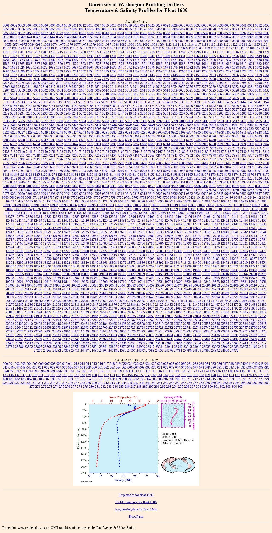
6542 (44, 140)
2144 (143, 75)
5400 (182, 121)
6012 (243, 125)
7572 (6, 163)
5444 (113, 125)
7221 (51, 155)
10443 (266, 197)
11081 (46, 209)
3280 (220, 86)
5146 (257, 102)
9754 (89, 197)
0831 (266, 37)
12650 (56, 236)
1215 (59, 52)
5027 (227, 90)
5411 (228, 121)
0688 (120, 37)
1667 (90, 67)
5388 (105, 121)
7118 (258, 148)
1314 (220, 52)
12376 (255, 213)
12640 (225, 232)
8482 (174, 186)
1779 (258, 71)
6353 (74, 136)
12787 (168, 243)
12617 (10, 232)
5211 (121, 109)
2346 (97, 83)
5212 (128, 109)
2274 (258, 79)
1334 (59, 56)
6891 (159, 144)
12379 (19, 216)
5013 (128, 90)
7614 (220, 163)
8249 (29, 182)
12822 (253, 243)
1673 (136, 67)
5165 (82, 105)
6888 (143, 144)
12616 (262, 228)
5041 (67, 94)
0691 (143, 37)
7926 (44, 170)
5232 (6, 113)
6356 (97, 136)
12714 (253, 236)
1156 (110, 48)
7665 (90, 167)
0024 (143, 25)
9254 (212, 190)
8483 (182, 186)
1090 (130, 44)
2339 (44, 83)
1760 (143, 71)
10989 (16, 205)
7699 (166, 167)
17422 (197, 251)
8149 (135, 174)
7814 (227, 167)
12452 (225, 220)
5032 (266, 90)
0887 (227, 40)
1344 (128, 56)
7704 (181, 167)
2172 (82, 79)
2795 (235, 83)
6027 (52, 128)
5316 (128, 117)
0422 (227, 29)
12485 (206, 224)
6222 (250, 128)
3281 (227, 86)
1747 (44, 71)
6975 (29, 148)
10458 (47, 201)
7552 (189, 159)
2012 (113, 75)
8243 (13, 182)
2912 (120, 86)
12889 (159, 247)
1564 (13, 63)
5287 (250, 113)
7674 (128, 167)
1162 (154, 48)
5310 (98, 117)
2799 (266, 83)
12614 (243, 228)
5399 (174, 121)
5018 (166, 90)
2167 (44, 79)
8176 (250, 174)
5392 (136, 121)
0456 (13, 33)
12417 (19, 220)
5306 (67, 117)
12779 (94, 243)
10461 (66, 201)
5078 (44, 98)
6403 (243, 136)
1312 (204, 52)
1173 (236, 48)
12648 (38, 236)
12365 (161, 213)
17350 (140, 251)
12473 (103, 224)
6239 (44, 132)
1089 (123, 44)
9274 (266, 190)
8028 (143, 170)
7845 (258, 167)
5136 (181, 102)
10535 (187, 201)
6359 (120, 136)
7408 (21, 159)
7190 (243, 151)
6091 (67, 128)
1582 (151, 63)
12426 (84, 220)
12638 (206, 232)
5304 (52, 117)
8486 (197, 186)
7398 (258, 155)
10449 (19, 201)
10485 (122, 201)
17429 (215, 251)
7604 (151, 163)
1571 (67, 63)
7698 (159, 167)
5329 (227, 117)
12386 (85, 216)
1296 (197, 52)
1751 (74, 71)
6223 (258, 128)
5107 (250, 98)
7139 (13, 151)
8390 (220, 182)
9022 (120, 190)
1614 (204, 63)
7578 (29, 163)
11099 (174, 209)
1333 (51, 56)
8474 (136, 186)
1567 (36, 63)
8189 (52, 178)
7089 (182, 148)
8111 (6, 174)
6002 (205, 125)
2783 (151, 83)
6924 (243, 144)
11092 (119, 209)
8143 (105, 174)
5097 (181, 98)
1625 (13, 67)
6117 (174, 128)
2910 (105, 86)
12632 (150, 232)
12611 (215, 228)
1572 (74, 63)
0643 (44, 37)
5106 (243, 98)
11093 (128, 209)
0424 (243, 29)
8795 (13, 190)
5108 (258, 98)
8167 (204, 174)
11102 (201, 209)
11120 (51, 213)
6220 (242, 128)
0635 (13, 37)
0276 (143, 29)
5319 (151, 117)
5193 (21, 109)
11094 (137, 209)
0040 (235, 25)
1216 (67, 52)
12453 (234, 220)
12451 (215, 220)
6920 (212, 144)
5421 (36, 125)
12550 (66, 228)
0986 (38, 44)
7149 (36, 151)
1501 (44, 60)
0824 (227, 37)
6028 (60, 128)
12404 (178, 216)
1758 (128, 71)
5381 (67, 121)
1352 (189, 56)
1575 (97, 63)
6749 (220, 140)
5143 (234, 102)
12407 (197, 216)
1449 (258, 56)
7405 (13, 159)
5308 (82, 117)
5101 (204, 98)
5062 (197, 94)
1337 (82, 56)
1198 (266, 48)
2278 (21, 83)
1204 (44, 52)
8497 (220, 186)
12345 (86, 213)
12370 (208, 213)
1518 (151, 60)
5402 (197, 121)
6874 (74, 144)
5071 (258, 94)
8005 (97, 170)
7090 (189, 148)
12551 (75, 228)
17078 (206, 247)
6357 (105, 136)
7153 (67, 151)
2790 (204, 83)
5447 (136, 125)
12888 (150, 247)
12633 (159, 232)
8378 (166, 182)
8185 (36, 178)
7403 (6, 159)
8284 (90, 182)
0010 (67, 25)
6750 (227, 140)
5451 (166, 125)
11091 (110, 209)
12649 (47, 236)
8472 (128, 186)
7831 (235, 167)
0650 (90, 37)
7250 (74, 155)
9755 (97, 197)
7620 (250, 163)
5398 (166, 121)
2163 (13, 79)
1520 (166, 60)
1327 (36, 56)
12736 (112, 239)
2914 (136, 86)
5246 (113, 113)
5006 (75, 90)
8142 (97, 174)
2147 (166, 75)
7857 (13, 170)
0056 (21, 29)
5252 (159, 113)
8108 (266, 170)
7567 (250, 159)
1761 (151, 71)
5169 (113, 105)
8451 (82, 186)
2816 (44, 86)
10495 (159, 201)
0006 (44, 25)
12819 (225, 243)
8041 (159, 170)
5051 (128, 94)
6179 (212, 128)
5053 (143, 94)
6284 (128, 132)
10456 (38, 201)
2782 (143, 83)
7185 (205, 151)
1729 (29, 71)
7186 (212, 151)
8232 (266, 178)
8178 (258, 174)
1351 (181, 56)
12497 (253, 224)
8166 (197, 174)
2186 (159, 79)
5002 (44, 90)
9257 (227, 190)
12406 (187, 216)
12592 (131, 228)
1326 (29, 56)
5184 (227, 105)
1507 (75, 60)
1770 (220, 71)
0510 (105, 33)
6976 (36, 148)
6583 (52, 140)
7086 (166, 148)
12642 (243, 232)
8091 (258, 170)
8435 (44, 186)
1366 (220, 56)
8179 (265, 174)
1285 (189, 52)
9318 (143, 193)
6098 (121, 128)
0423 (235, 29)
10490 (140, 201)
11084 (64, 209)
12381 (38, 216)
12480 (159, 224)
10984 (234, 201)
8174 (235, 174)
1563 (6, 63)
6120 (189, 128)
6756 (6, 144)
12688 (150, 236)
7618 (235, 163)
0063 (75, 29)
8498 (228, 186)
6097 (113, 128)
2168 (51, 79)
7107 (243, 148)
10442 (256, 197)
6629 (67, 140)
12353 (96, 213)
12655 (103, 236)
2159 (258, 75)
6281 (105, 132)
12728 (66, 239)
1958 (105, 75)
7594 (82, 163)
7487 (105, 159)
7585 (44, 163)
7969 (74, 170)
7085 (159, 148)
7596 (98, 163)
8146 (128, 174)
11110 (263, 209)
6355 (90, 136)
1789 (67, 75)
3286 (266, 86)
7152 (59, 151)
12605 (159, 228)
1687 (227, 67)
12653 (85, 236)
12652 (75, 236)
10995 (63, 205)
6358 (113, 136)
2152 (204, 75)
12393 (113, 216)
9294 (44, 193)
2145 (151, 75)
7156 (90, 151)
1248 (74, 52)
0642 (36, 37)
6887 (136, 144)
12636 (187, 232)
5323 (181, 117)
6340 (51, 136)
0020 (136, 25)
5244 (97, 113)
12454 (243, 220)
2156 (235, 75)
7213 (6, 155)
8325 (113, 182)
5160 (44, 105)
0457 (21, 33)
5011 (113, 90)
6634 (105, 140)
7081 (128, 148)
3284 (250, 86)
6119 (181, 128)
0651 (97, 37)
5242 (82, 113)
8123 (28, 174)
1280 (166, 52)
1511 (98, 60)
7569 (266, 159)
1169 (206, 48)
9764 (150, 197)
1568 (44, 63)
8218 (243, 178)
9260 (235, 190)
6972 (21, 148)
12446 (168, 220)
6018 (250, 125)
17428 (206, 251)
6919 (204, 144)
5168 (105, 105)
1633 (51, 67)
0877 (181, 40)
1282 (181, 52)
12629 (122, 232)
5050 (120, 94)
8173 (227, 174)
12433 (131, 220)
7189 (235, 151)
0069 (121, 29)
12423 (66, 220)
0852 (90, 40)
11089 (91, 209)
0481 (67, 33)
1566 (29, 63)
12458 (19, 224)
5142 (227, 102)
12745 (159, 239)
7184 (197, 151)
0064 (82, 29)
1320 (258, 52)
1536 (243, 60)
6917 (189, 144)
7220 (44, 155)
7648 (36, 167)
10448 (10, 201)
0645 (59, 37)
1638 (82, 67)
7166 (151, 151)
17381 (159, 251)
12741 (131, 239)
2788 (189, 83)
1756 (113, 71)
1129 (20, 48)
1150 (65, 48)
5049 (113, 94)
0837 (44, 40)
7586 (52, 163)
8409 (29, 186)
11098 (164, 209)
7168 (166, 151)
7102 (228, 148)
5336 (6, 121)
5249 (136, 113)
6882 (105, 144)
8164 (181, 174)
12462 (56, 224)
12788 (178, 243)
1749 (59, 71)
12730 (84, 239)
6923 (235, 144)
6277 (75, 132)
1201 (21, 52)
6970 (13, 148)
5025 (212, 90)
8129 (59, 174)
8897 (59, 190)
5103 (220, 98)
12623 (66, 232)
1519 (159, 60)
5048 (105, 94)
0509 (98, 33)
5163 (67, 105)
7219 (36, 155)
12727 (56, 239)
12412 (243, 216)
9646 (227, 193)
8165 (189, 174)
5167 (97, 105)
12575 (122, 228)
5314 (113, 117)
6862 (51, 144)
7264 (159, 155)
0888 (235, 40)
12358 (105, 213)
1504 (67, 60)
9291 (29, 193)
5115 (36, 102)
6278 (82, 132)
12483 (187, 224)
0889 (243, 40)
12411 (234, 216)
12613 (234, 228)
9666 (20, 197)
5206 (82, 109)
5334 (266, 117)
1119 (212, 44)
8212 (197, 178)
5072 (266, 94)
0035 (220, 25)
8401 (6, 186)
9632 (189, 193)
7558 (220, 159)
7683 (143, 167)
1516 (136, 60)
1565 (21, 63)
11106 (236, 209)
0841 (67, 40)
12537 (262, 224)
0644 (51, 37)
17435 (225, 251)
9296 (52, 193)
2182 (151, 79)
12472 (94, 224)
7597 (105, 163)
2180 (136, 79)
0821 (204, 37)
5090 (136, 98)
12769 (28, 243)
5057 (166, 94)
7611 (197, 163)
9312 (120, 193)
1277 (143, 52)
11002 (100, 205)
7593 (75, 163)
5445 (121, 125)
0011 (75, 25)
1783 (21, 75)
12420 (47, 220)
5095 (174, 98)
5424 (59, 125)
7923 (36, 170)
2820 (75, 86)
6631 (82, 140)
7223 (67, 155)
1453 (21, 60)
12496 (243, 224)
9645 (220, 193)
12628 (112, 232)
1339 (97, 56)
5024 (204, 90)
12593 (141, 228)
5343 (13, 121)
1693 (266, 67)
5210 (113, 109)
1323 (13, 56)
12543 (38, 228)
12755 (234, 239)
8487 (205, 186)
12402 (169, 216)
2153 (212, 75)
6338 (36, 136)
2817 (52, 86)
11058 (238, 205)
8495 (212, 186)
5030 (250, 90)
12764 (262, 239)
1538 (258, 60)
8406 (13, 186)
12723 (28, 239)
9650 (235, 193)
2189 (181, 79)
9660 (5, 197)
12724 (38, 239)
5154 (265, 102)
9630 (174, 193)
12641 (234, 232)
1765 (181, 71)
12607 (178, 228)
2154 (220, 75)
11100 (183, 209)
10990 (26, 205)
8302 (105, 182)
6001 (197, 125)
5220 (181, 109)
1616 (220, 63)
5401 (189, 121)
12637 (197, 232)
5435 (105, 125)
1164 (169, 48)
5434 (98, 125)
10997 (82, 205)
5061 (189, 94)
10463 (75, 201)
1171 (221, 48)
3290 (29, 90)
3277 (197, 86)
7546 (159, 159)
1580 (136, 63)
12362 (133, 213)
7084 (151, 148)
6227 (21, 132)
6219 (235, 128)
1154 (95, 48)
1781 (6, 75)
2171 (74, 79)
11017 (155, 205)
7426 (59, 159)
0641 (29, 37)
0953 (8, 44)
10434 (210, 197)
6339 (44, 136)
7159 (113, 151)
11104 (218, 209)
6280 (98, 132)
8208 (166, 178)
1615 (212, 63)
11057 (228, 205)
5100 (197, 98)
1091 (138, 44)
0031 (189, 25)
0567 (159, 33)
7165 (143, 151)
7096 (212, 148)
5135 (173, 102)
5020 (181, 90)
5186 (235, 105)
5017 (159, 90)
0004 (29, 25)
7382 (227, 155)
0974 (16, 44)
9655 (250, 193)
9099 (181, 190)
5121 (74, 102)
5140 (211, 102)
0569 (174, 33)
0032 (197, 25)
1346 (143, 56)
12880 (84, 247)
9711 (36, 197)
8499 (235, 186)
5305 (59, 117)
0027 (159, 25)
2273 (250, 79)
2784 (159, 83)
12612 (225, 228)
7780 (197, 167)
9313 (128, 193)
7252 (90, 155)
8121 (21, 174)
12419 (38, 220)
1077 (77, 44)
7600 (128, 163)
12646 (19, 236)
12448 (187, 220)
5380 (59, 121)
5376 (36, 121)
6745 (189, 140)
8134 (74, 174)
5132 (150, 102)
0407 (181, 29)
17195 (19, 251)
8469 (121, 186)
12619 (28, 232)
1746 (36, 71)
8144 (112, 174)
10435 (219, 197)
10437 (238, 197)
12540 (10, 228)
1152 (80, 48)
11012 (137, 205)
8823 (36, 190)
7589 (67, 163)
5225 (220, 109)
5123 (89, 102)
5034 (13, 94)
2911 (113, 86)
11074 (27, 209)
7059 (59, 148)
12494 (234, 224)
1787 (51, 75)
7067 (75, 148)
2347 (105, 83)
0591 (235, 33)
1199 (6, 52)
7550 (181, 159)
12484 (197, 224)
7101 (220, 148)
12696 (169, 236)
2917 (159, 86)
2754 (128, 83)
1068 (46, 44)
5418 (13, 125)
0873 (151, 40)
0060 (52, 29)
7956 (59, 170)
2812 (13, 86)
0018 (120, 25)
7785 (204, 167)
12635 (178, 232)
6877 (82, 144)
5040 (59, 94)
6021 (6, 128)
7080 (121, 148)
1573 (82, 63)
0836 (36, 40)
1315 (227, 52)
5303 (44, 117)
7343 (166, 155)
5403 (205, 121)
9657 (258, 193)
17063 (187, 247)
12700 (178, 236)
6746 (197, 140)
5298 (6, 117)
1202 (29, 52)
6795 (44, 144)
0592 (243, 33)
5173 (143, 105)
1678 (166, 67)
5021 (189, 90)
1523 (189, 60)
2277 (13, 83)
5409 (212, 121)
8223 (250, 178)
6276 (67, 132)
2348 (113, 83)
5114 (29, 102)
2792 (220, 83)
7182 (182, 151)
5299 (13, 117)
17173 (262, 247)
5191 (6, 109)
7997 (90, 170)
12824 (10, 247)
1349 (166, 56)
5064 (212, 94)
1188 (251, 48)
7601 (136, 163)
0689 (128, 37)
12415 (262, 216)
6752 (243, 140)
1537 (250, 60)
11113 (24, 213)
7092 (197, 148)
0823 (220, 37)
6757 (13, 144)
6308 (220, 132)
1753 (90, 71)
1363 (197, 56)
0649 (82, 37)
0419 (204, 29)
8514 (266, 186)
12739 (122, 239)
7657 (59, 167)
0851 (82, 40)
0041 (243, 25)
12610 (206, 228)
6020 (266, 125)
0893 (250, 40)
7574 (13, 163)
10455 (28, 201)
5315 (120, 117)
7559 (227, 159)
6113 (159, 128)
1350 (174, 56)
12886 (140, 247)
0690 (136, 37)
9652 (243, 193)
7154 (75, 151)
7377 (204, 155)
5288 (258, 113)
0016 (113, 25)
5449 (151, 125)
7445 (74, 159)
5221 (189, 109)
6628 (59, 140)
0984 (31, 44)
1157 (117, 48)
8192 (59, 178)
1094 (161, 44)
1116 (190, 44)
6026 (44, 128)
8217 (235, 178)
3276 (189, 86)
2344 (82, 83)
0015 (105, 25)
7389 (243, 155)
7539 (143, 159)
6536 (29, 140)
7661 (74, 167)
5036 (29, 94)
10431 (191, 197)
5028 (235, 90)
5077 (36, 98)
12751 (206, 239)
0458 (29, 33)
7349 (181, 155)
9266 (258, 190)
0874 (159, 40)
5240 (67, 113)
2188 (174, 79)
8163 (174, 174)
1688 (235, 67)
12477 (131, 224)
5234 (21, 113)
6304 (189, 132)
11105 (227, 209)
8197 (90, 178)
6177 (204, 128)
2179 (128, 79)
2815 (36, 86)
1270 (90, 52)
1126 (264, 44)
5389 (113, 121)
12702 (197, 236)
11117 (33, 213)
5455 (189, 125)
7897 (29, 170)
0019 (128, 25)
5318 (143, 117)
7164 (136, 151)
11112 (16, 213)
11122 (60, 213)
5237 (44, 113)
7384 (235, 155)
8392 (235, 182)
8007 (105, 170)
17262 (38, 251)
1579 (128, 63)
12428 (94, 220)
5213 (136, 109)
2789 (197, 83)
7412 (29, 159)
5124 (97, 102)
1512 (105, 60)
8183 (21, 178)
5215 (151, 109)
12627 (103, 232)
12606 (169, 228)
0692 (151, 37)
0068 (113, 29)
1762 (159, 71)
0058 (36, 29)
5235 (29, 113)
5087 (113, 98)
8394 (250, 182)
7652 (51, 167)
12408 (206, 216)
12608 (187, 228)
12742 (140, 239)
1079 (92, 44)
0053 (266, 25)
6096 (105, 128)
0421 (220, 29)
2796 (243, 83)
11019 (174, 205)
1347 (151, 56)
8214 (212, 178)
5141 (219, 102)
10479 (112, 201)
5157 (21, 105)
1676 (151, 67)
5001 (36, 90)
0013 (90, 25)
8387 (212, 182)
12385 (75, 216)
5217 (166, 109)
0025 (151, 25)
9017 (105, 190)
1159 (132, 48)
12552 (85, 228)
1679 (174, 67)
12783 (131, 243)
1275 (128, 52)
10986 (253, 201)
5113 (21, 102)
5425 (67, 125)
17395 (178, 251)
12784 (140, 243)
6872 (59, 144)
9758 (112, 197)
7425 (51, 159)
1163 (162, 48)
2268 (212, 79)
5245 (105, 113)
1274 (120, 52)
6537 (36, 140)
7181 (174, 151)
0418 (197, 29)
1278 (151, 52)
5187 (243, 105)
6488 (21, 140)
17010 (178, 247)
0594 (258, 33)
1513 (113, 60)
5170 (120, 105)
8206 (151, 178)
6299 (151, 132)
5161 (51, 105)
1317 (243, 52)
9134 (204, 190)
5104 (227, 98)
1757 (120, 71)
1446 (243, 56)
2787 (181, 83)
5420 (29, 125)
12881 (94, 247)
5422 (44, 125)
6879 (90, 144)
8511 (258, 186)
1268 (82, 52)
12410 (225, 216)
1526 (212, 60)
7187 (220, 151)
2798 (258, 83)
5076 (29, 98)
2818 (59, 86)
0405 (166, 29)
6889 (151, 144)
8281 (82, 182)
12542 (28, 228)
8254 (51, 182)
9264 (243, 190)
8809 (21, 190)
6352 (67, 136)
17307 (75, 251)
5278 (189, 113)
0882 (212, 40)
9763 (142, 197)
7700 (174, 167)
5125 (104, 102)
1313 (212, 52)
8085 (235, 170)
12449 (197, 220)
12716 (262, 236)
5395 (143, 121)
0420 (212, 29)
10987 (262, 201)
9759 (119, 197)
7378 (212, 155)
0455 (6, 33)
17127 (225, 247)
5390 (121, 121)
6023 (21, 128)
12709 (225, 236)
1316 (235, 52)
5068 (243, 94)
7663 (82, 167)
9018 (113, 190)
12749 (187, 239)
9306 (105, 193)
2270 (227, 79)
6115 (166, 128)
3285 (258, 86)
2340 (51, 83)
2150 (189, 75)
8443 (52, 186)
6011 (235, 125)
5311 (105, 117)
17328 (112, 251)
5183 (220, 105)
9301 (67, 193)
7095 (205, 148)
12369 (199, 213)
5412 (235, 121)
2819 (67, 86)
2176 (113, 79)
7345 (174, 155)
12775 (66, 243)
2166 (36, 79)
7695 (151, 167)
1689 (243, 67)
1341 (113, 56)
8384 (204, 182)
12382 (47, 216)
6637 (121, 140)
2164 (21, 79)
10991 (35, 205)
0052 (258, 25)
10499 (178, 201)
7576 (21, 163)
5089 (128, 98)
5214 (143, 109)
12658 (131, 236)
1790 (74, 75)
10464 (84, 201)
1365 (212, 56)
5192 (13, 109)
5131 (142, 102)
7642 (21, 167)
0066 (98, 29)
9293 (36, 193)
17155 (243, 247)
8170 (212, 174)
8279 (74, 182)
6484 (266, 136)
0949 (266, 40)
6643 (166, 140)
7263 (151, 155)
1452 (13, 60)
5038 (44, 94)
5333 (258, 117)
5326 (204, 117)
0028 (166, 25)
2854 (98, 86)
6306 (205, 132)
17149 (234, 247)
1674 (143, 67)
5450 (159, 125)
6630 (75, 140)
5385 (90, 121)
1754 (97, 71)
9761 (127, 197)
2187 (166, 79)
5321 (166, 117)
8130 (67, 174)
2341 (59, 83)
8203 (128, 178)
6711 (182, 140)
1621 (250, 63)
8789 (6, 190)
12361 (124, 213)
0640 (21, 37)
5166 (90, 105)
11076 (37, 209)
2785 (166, 83)
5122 (81, 102)
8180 (6, 178)
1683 (197, 67)
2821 (82, 86)
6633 (98, 140)
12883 (112, 247)
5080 (59, 98)
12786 (159, 243)
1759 (136, 71)
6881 (97, 144)
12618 (19, 232)
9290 (21, 193)
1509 (82, 60)
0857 (128, 40)
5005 (67, 90)
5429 (82, 125)
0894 (258, 40)
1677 (159, 67)
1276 (136, 52)
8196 (82, 178)
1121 (227, 44)
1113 (169, 44)
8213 (204, 178)
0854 (105, 40)
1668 (97, 67)
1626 (21, 67)
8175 (242, 174)
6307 (212, 132)
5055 (151, 94)
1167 (191, 48)
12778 (84, 243)
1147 (43, 48)
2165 (29, 79)
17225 (28, 251)
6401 (235, 136)
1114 (176, 44)
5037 (36, 94)
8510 (251, 186)
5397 (159, 121)
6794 (36, 144)
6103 (151, 128)
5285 (243, 113)
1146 (35, 48)
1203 (36, 52)
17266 (47, 251)
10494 (150, 201)
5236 (36, 113)
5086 (105, 98)
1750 (67, 71)
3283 (243, 86)
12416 (10, 220)
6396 (212, 136)
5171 (128, 105)
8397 (266, 182)
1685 (212, 67)
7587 (59, 163)
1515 (128, 60)
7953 (51, 170)
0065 (90, 29)
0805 (174, 37)
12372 (227, 213)
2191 (197, 79)
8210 (182, 178)
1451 (6, 60)
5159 (36, 105)
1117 (197, 44)
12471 (84, 224)
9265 (250, 190)
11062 (247, 205)
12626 (94, 232)
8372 (143, 182)
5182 (212, 105)
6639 (136, 140)
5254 (166, 113)
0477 (44, 33)
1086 (100, 44)
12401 (159, 216)
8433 (36, 186)
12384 (66, 216)
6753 (250, 140)
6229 (36, 132)
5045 (82, 94)
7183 (189, 151)
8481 (166, 186)
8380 (174, 182)
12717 (10, 239)
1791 (82, 75)
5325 (197, 117)
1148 (50, 48)
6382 (166, 136)
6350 (59, 136)
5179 (189, 105)
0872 (143, 40)
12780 (103, 243)
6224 (265, 128)
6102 (144, 128)
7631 (266, 163)
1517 (143, 60)
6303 (182, 132)
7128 (265, 148)
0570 (181, 33)
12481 (168, 224)
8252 (36, 182)
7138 (6, 151)
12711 (234, 236)
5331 (243, 117)
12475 (112, 224)
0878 (189, 40)
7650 (44, 167)
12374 (245, 213)
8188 (44, 178)
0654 (113, 37)
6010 (228, 125)
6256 (52, 132)
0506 (75, 33)
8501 (243, 186)
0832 (6, 40)
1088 (115, 44)
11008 (128, 205)
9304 (90, 193)
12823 (262, 243)
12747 (168, 239)
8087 (243, 170)
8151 (143, 174)
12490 (225, 224)
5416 (266, 121)
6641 (151, 140)
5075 (21, 98)
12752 (215, 239)
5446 (128, 125)
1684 (204, 67)
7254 (105, 155)
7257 (113, 155)
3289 (21, 90)
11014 (146, 205)
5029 (243, 90)
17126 (215, 247)
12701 (187, 236)
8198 (98, 178)
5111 (7, 102)
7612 (204, 163)
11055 (219, 205)
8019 (128, 170)
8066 (197, 170)
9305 (98, 193)
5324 (189, 117)
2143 (136, 75)
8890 (44, 190)
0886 (220, 40)
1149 (58, 48)
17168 (253, 247)
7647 (29, 167)
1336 (74, 56)
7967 (67, 170)
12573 (113, 228)
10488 (131, 201)
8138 (82, 174)
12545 (47, 228)
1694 (6, 71)
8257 (59, 182)
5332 (250, 117)
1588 (197, 63)
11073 (18, 209)
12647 (28, 236)
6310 (235, 132)
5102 (212, 98)
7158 (105, 151)
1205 (51, 52)
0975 (23, 44)
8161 (158, 174)
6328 (258, 132)
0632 (6, 37)
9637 (204, 193)
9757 (104, 197)
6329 (266, 132)
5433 (90, 125)
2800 (6, 86)
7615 (227, 163)
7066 (67, 148)
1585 (174, 63)
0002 (13, 25)
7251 (82, 155)
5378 (52, 121)
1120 (219, 44)
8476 (143, 186)
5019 (174, 90)
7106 (235, 148)
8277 (67, 182)
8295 (97, 182)
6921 (220, 144)
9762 (135, 197)
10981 (206, 201)
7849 (266, 167)
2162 (6, 79)
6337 (29, 136)
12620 (38, 232)
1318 (250, 52)
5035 (21, 94)
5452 (174, 125)
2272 (243, 79)
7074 (90, 148)
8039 (151, 170)
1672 (128, 67)
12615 (253, 228)
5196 (44, 109)
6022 (14, 128)
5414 (250, 121)
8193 (67, 178)
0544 (120, 33)
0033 (204, 25)
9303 (82, 193)
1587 (189, 63)
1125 (256, 44)
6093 (82, 128)
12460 (38, 224)
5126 (112, 102)
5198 (59, 109)
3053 (166, 86)
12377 (264, 213)
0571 (189, 33)
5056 (159, 94)
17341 (131, 251)
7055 (52, 148)
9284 (13, 193)
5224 (212, 109)
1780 (266, 71)
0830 (258, 37)
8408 (21, 186)
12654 (94, 236)
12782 (122, 243)
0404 (159, 29)
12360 (114, 213)
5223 (204, 109)
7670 (113, 167)
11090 (100, 209)
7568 (258, 159)
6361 (136, 136)
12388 (94, 216)
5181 (204, 105)
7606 (166, 163)
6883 (113, 144)
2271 (235, 79)
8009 (113, 170)
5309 (90, 117)
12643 (253, 232)
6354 (82, 136)
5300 (21, 117)
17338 (122, 251)
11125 (69, 213)
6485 (6, 140)
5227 (235, 109)
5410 (220, 121)
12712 (243, 236)
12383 (56, 216)
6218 (227, 128)
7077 (98, 148)
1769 (212, 71)
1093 (153, 44)
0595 (266, 33)
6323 (250, 132)
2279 (29, 83)
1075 (61, 44)
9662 (13, 197)
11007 (119, 205)
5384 (82, 121)
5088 (120, 98)
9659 (266, 193)
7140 (21, 151)
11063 (256, 205)
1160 (139, 48)
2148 (174, 75)
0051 (250, 25)
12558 (94, 228)
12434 (140, 220)
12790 (187, 243)
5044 (74, 94)
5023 (197, 90)
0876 (174, 40)
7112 (251, 148)
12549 (56, 228)
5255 (174, 113)
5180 (197, 105)
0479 (59, 33)
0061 (59, 29)
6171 (196, 128)
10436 (228, 197)
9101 (189, 190)
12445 (159, 220)
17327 (103, 251)
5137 (188, 102)
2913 (128, 86)
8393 (243, 182)
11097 (155, 209)
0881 (204, 40)
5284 (235, 113)
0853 (97, 40)
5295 (266, 113)
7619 (243, 163)
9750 (74, 197)
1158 (125, 48)
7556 (204, 159)
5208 (98, 109)
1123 (241, 44)
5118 (51, 102)
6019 (258, 125)
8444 (59, 186)
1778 (250, 71)
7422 (44, 159)
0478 (52, 33)
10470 (94, 201)
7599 (121, 163)
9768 (173, 197)
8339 (120, 182)
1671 (120, 67)
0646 (67, 37)
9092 (151, 190)
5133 (158, 102)
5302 (36, 117)
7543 (151, 159)
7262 (143, 155)
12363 (143, 213)
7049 (44, 148)
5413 (243, 121)
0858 (136, 40)
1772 (227, 71)
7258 (120, 155)
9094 (159, 190)
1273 (113, 52)
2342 (67, 83)
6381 (159, 136)
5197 (52, 109)
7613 (212, 163)
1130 (28, 48)
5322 (174, 117)
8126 (44, 174)
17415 (187, 251)
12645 (10, 236)
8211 (189, 178)
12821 (243, 243)
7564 (243, 159)
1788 (59, 75)
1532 (220, 60)
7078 (105, 148)
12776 (75, 243)
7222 (59, 155)
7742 (189, 167)
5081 (67, 98)
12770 (38, 243)
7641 (13, 167)
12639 (215, 232)
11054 (210, 205)
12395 (122, 216)
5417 (6, 125)
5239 (59, 113)
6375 (151, 136)
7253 (97, 155)
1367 (227, 56)
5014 (136, 90)
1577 (113, 63)
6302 (174, 132)
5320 (159, 117)
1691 (250, 67)
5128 (127, 102)
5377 (44, 121)
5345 (21, 121)
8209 (174, 178)
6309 (228, 132)
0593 (250, 33)
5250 (143, 113)
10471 (103, 201)
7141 (29, 151)
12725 (47, 239)
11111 (7, 213)
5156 (13, 105)
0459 (36, 33)
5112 (14, 102)
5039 (51, 94)
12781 (112, 243)
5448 (143, 125)
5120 (66, 102)
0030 (181, 25)
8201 (121, 178)
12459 (28, 224)
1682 (189, 67)
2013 (120, 75)
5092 (151, 98)
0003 (21, 25)
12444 (150, 220)
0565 (143, 33)
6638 (128, 140)
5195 (36, 109)
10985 (243, 201)
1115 (183, 44)
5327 (212, 117)
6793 (29, 144)
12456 (262, 220)
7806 (220, 167)
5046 (90, 94)
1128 (13, 48)
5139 (204, 102)
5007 (82, 90)
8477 (151, 186)
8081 (220, 170)
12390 (103, 216)
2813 (21, 86)
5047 (97, 94)
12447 (178, 220)
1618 (235, 63)
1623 (266, 63)
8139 (89, 174)
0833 (13, 40)
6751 (235, 140)
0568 (166, 33)
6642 (159, 140)
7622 (258, 163)
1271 (97, 52)
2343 (74, 83)
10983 (225, 201)
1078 (84, 44)
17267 (56, 251)
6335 (13, 136)
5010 (105, 90)
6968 (6, 148)
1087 (107, 44)
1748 (51, 71)
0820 (197, 37)
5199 (67, 109)
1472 (29, 60)
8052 (174, 170)
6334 (6, 136)
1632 (44, 67)
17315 (94, 251)
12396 (131, 216)
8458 (90, 186)
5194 (29, 109)
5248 (128, 113)
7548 (174, 159)
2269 (220, 79)
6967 (266, 144)
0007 (52, 25)
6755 (266, 140)
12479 (150, 224)
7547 (166, 159)
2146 (159, 75)
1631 (36, 67)
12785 (150, 243)
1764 (174, 71)
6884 (120, 144)
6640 (143, 140)
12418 (28, 220)
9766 (165, 197)
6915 (174, 144)
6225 (6, 132)
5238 (51, 113)
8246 (21, 182)
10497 (168, 201)
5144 (242, 102)
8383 (197, 182)
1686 (220, 67)
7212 (266, 151)
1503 (59, 60)
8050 (166, 170)
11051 (192, 205)
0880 (197, 40)
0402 (151, 29)
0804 (166, 37)
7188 (228, 151)
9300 (59, 193)
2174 (97, 79)
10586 (197, 201)
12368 (189, 213)
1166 (184, 48)
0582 (204, 33)
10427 (182, 197)
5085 (97, 98)
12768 (19, 243)
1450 (266, 56)
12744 (150, 239)
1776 (235, 71)
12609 (197, 228)
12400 (150, 216)
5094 (166, 98)
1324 (21, 56)
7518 (128, 159)
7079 (113, 148)
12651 (66, 236)
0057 (29, 29)
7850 (6, 170)
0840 (59, 40)
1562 (266, 60)
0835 (29, 40)
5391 (128, 121)
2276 (6, 83)
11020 (183, 205)
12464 (66, 224)
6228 (29, 132)
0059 (44, 29)
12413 (253, 216)
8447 (67, 186)
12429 (103, 220)
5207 (90, 109)
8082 (227, 170)
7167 (159, 151)
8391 (227, 182)
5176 (166, 105)
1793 (90, 75)
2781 (136, 83)
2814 (29, 86)
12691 (159, 236)
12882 (103, 247)
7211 (258, 151)
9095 (166, 190)
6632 (90, 140)
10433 (200, 197)
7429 (67, 159)
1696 (21, 71)
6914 (166, 144)
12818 (215, 243)
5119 (58, 102)
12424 (75, 220)
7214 (13, 155)
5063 (204, 94)
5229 (250, 109)
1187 (244, 48)
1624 (6, 67)
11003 (110, 205)
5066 (227, 94)
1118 (205, 44)
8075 (212, 170)
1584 (166, 63)
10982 (215, 201)
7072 (82, 148)
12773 (47, 243)
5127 (119, 102)
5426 (75, 125)
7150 (44, 151)
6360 (128, 136)
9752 (81, 197)
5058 (174, 94)
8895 (51, 190)
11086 (82, 209)
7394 (250, 155)
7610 (189, 163)
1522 (181, 60)
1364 (204, 56)
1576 (105, 63)
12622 (56, 232)
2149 (181, 75)
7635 (6, 167)
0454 (266, 29)
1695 (13, 71)
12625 (84, 232)
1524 (197, 60)
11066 (9, 209)
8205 (143, 178)
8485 (189, 186)
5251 (151, 113)
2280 (36, 83)
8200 (113, 178)
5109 (266, 98)
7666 (97, 167)
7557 (212, 159)
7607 (174, 163)
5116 (44, 102)
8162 (166, 174)
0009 (59, 25)
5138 (196, 102)
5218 (174, 109)
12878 (66, 247)
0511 (113, 33)
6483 (258, 136)
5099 (189, 98)
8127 (51, 174)
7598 (113, 163)
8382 (189, 182)
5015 (143, 90)
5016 (151, 90)
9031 (128, 190)
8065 (189, 170)
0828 (243, 37)
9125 (197, 190)
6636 (113, 140)
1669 (105, 67)
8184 (29, 178)
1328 (44, 56)
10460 (56, 201)
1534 (227, 60)
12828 (47, 247)
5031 (258, 90)
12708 (215, 236)
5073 (6, 98)
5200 (75, 109)
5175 (159, 105)
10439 (247, 197)
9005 (90, 190)
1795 (97, 75)
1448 (250, 56)
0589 (227, 33)
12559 (103, 228)
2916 (151, 86)
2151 (197, 75)
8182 (13, 178)
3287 (6, 90)
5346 (29, 121)
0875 (166, 40)
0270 (136, 29)
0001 (6, 25)
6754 (258, 140)
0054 (6, 29)
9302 (75, 193)
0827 (235, 37)
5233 (13, 113)
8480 (159, 186)
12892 (168, 247)
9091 (143, 190)
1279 (159, 52)
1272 (105, 52)
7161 (128, 151)
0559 (128, 33)
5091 (143, 98)
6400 (227, 136)
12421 (56, 220)
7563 (235, 159)
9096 (174, 190)
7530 (136, 159)
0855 (113, 40)
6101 (136, 128)
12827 (38, 247)
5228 (243, 109)
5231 (266, 109)
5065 (220, 94)
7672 (120, 167)
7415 (36, 159)
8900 (82, 190)
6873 (67, 144)
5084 (90, 98)
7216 (29, 155)
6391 (181, 136)
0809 (189, 37)
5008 (90, 90)
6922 (227, 144)
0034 (212, 25)
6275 (59, 132)
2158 (250, 75)
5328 (220, 117)
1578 (120, 63)
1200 (13, 52)
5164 (74, 105)
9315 (136, 193)
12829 (56, 247)
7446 (82, 159)
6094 (90, 128)
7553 (197, 159)
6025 (37, 128)
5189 (258, 105)
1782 (13, 75)
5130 (135, 102)
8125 (36, 174)
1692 (258, 67)
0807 (181, 37)
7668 (105, 167)
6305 (197, 132)
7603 (143, 163)
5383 (75, 121)
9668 (28, 197)
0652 (105, 37)
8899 (74, 190)
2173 (90, 79)
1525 (204, 60)
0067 (105, 29)
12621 (47, 232)
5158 (29, 105)
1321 (266, 52)
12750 (197, 239)
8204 (136, 178)
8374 (151, 182)
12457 (10, 224)
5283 (227, 113)
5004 (59, 90)
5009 (98, 90)
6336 (21, 136)
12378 (10, 216)
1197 (258, 48)
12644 (262, 232)
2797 (250, 83)
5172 (136, 105)
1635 (67, 67)
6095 (98, 128)
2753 (120, 83)
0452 (250, 29)
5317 (136, 117)
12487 (215, 224)
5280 (204, 113)
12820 (234, 243)
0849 (74, 40)
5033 (6, 94)
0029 (174, 25)
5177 (174, 105)
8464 (105, 186)
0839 (51, 40)
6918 (197, 144)
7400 (266, 155)
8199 (105, 178)
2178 (120, 79)
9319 (151, 193)
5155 (6, 105)
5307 (75, 117)
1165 (177, 48)
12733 (94, 239)
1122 (234, 44)
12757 (243, 239)
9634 (197, 193)
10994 (54, 205)
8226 (258, 178)
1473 (36, 60)
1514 (120, 60)
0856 (120, 40)
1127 (6, 48)
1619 (243, 63)
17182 (10, 251)
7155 (82, 151)
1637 (74, 67)
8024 (136, 170)
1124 (249, 44)
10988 (7, 205)
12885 (131, 247)
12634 (168, 232)
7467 (97, 159)
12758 (253, 239)
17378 (150, 251)
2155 (227, 75)
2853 (90, 86)
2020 (128, 75)
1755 (105, 71)
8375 (159, 182)
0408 (189, 29)
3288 (13, 90)
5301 (29, 117)
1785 (36, 75)
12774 (56, 243)
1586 (181, 63)
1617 (227, 63)
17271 (66, 251)
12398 (141, 216)
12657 (122, 236)
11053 (201, 205)
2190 (189, 79)
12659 (141, 236)
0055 (13, 29)
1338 (90, 56)
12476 (122, 224)
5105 (235, 98)
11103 (209, 209)
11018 (164, 205)
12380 (28, 216)
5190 (266, 105)
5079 (51, 98)
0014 (97, 25)
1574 (90, 63)
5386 (98, 121)
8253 (44, 182)
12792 (206, 243)
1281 (174, 52)
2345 (90, 83)
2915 (143, 86)
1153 (87, 48)
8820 (29, 190)
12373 (236, 213)
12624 (75, 232)
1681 (181, 67)
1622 (258, 63)
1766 (189, 71)
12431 (122, 220)
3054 (174, 86)
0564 (136, 33)
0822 (212, 37)
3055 (181, 86)
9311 (113, 193)
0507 (82, 33)
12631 (140, 232)
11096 (146, 209)
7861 (21, 170)
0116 (128, 29)
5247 (120, 113)
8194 (75, 178)
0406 (174, 29)
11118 (42, 213)
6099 (128, 128)
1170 (214, 48)
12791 (197, 243)
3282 (235, 86)
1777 (243, 71)
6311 (243, 132)
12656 (113, 236)
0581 (197, 33)
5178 (181, 105)
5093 (159, 98)
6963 (258, 144)
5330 (235, 117)
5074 (13, 98)
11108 (254, 209)
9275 (6, 193)
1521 (174, 60)
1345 (136, 56)
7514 (120, 159)
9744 (58, 197)
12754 (225, 239)
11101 (192, 209)
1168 (199, 48)
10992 (44, 205)
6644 (174, 140)
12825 (19, 247)
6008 (220, 125)
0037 (227, 25)
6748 (212, 140)
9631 (181, 193)
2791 (212, 83)
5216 (159, 109)
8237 (6, 182)
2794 (227, 83)
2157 (243, 75)
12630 (131, 232)
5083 (82, 98)
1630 (29, 67)
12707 (206, 236)
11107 (245, 209)
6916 (181, 144)
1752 (82, 71)
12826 (28, 247)
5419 (21, 125)
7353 (197, 155)
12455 (253, 220)
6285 (136, 132)
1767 (197, 71)
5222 (197, 109)
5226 (227, 109)
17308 (84, 251)
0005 (36, 25)
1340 (105, 56)
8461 (98, 186)
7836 (243, 167)
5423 (52, 125)
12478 (140, 224)
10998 (91, 205)
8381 (181, 182)
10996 (72, 205)
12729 (75, 239)
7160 (121, 151)
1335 (67, 56)
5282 (220, 113)
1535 (235, 60)
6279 (90, 132)
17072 (197, 247)
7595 (90, 163)
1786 (44, 75)
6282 (113, 132)
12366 (171, 213)
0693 (159, 37)
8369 (136, 182)
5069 (250, 94)
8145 (120, 174)
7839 (250, 167)
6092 (75, 128)
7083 (143, 148)
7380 (220, 155)
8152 (151, 174)
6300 (159, 132)
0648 (74, 37)
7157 (98, 151)
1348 (159, 56)
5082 (74, 98)
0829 (250, 37)
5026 (220, 90)
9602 (166, 193)
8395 (258, 182)
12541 (19, 228)
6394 (204, 136)
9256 (220, 190)
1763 (166, 71)
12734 (103, 239)
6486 (13, 140)
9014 (97, 190)
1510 (90, 60)
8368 (128, 182)
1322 (6, 56)
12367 (180, 213)
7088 (174, 148)
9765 (158, 197)
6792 (21, 144)
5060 (181, 94)
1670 (113, 67)
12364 (152, 213)
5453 (182, 125)
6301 (166, 132)
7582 (36, 163)
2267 (204, 79)
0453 (258, 29)
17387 (168, 251)
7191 (251, 151)
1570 (59, 63)
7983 (82, 170)
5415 (258, 121)
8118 (13, 174)
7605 (159, 163)
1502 (52, 60)
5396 (151, 121)
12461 (47, 224)
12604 (150, 228)
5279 (197, 113)
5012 (120, 90)
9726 (43, 197)
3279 (212, 86)
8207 (159, 178)
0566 (151, 33)
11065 (265, 205)
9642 (212, 193)
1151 (72, 48)
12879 (75, 247)
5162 (59, 105)
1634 (59, 67)
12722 (19, 239)
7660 (67, 167)
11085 (73, 209)
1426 (235, 56)
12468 (75, 224)
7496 (113, 159)
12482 (178, 224)
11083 (55, 209)
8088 (250, 170)
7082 (136, 148)
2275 (266, 79)
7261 (136, 155)
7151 (52, 151)
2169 (59, 79)
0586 (220, 33)
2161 (266, 75)
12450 (206, 220)
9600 (159, 193)
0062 (67, 29)
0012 (82, 25)
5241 (74, 113)
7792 (212, 167)
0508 (90, 33)
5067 (235, 94)
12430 (112, 220)
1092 (146, 44)
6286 (143, 132)
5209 (105, 109)
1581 (143, 63)
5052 (136, 94)
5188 (250, 105)
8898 (67, 190)
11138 (78, 213)
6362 (143, 136)
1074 (54, 44)
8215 (220, 178)
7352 (189, 155)
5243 (90, 113)
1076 (69, 44)
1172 (229, 48)
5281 (212, 113)
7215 (21, 155)
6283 (121, 132)
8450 (75, 186)
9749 (66, 197)
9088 (136, 190)
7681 (136, 167)
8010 (120, 170)
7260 (128, 155)
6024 (29, 128)
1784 (29, 75)
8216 (227, 178)
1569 (51, 63)
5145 (249, 102)
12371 (217, 213)
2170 (67, 79)
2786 (174, 83)
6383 (174, 136)
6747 (204, 140)
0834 (21, 40)
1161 (147, 48)
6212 (219, 128)
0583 (212, 33)
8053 (181, 170)
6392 (189, 136)
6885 (128, 144)
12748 (178, 239)
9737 (51, 197)
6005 (212, 125)
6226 (13, 132)
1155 (102, 48)
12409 (215, 216)
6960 (250, 144)
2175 (105, 79)
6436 (250, 136)
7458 (90, 159)
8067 (204, 170)
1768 (204, 71)
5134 (165, 102)
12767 (10, 243)
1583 (159, 63)
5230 (258, 109)
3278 (204, 86)
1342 (120, 56)
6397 (220, 136)
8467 (113, 186)
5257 (181, 113)
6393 (197, 136)
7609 (182, 163)
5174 (151, 105)
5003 (52, 90)
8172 (220, 174)
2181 (143, 79)
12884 (122, 247)
